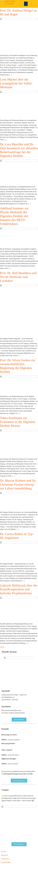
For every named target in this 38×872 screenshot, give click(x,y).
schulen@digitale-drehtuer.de (11, 746)
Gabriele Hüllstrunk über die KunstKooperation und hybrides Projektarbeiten (18, 589)
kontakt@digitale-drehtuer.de (11, 761)
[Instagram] (9, 867)
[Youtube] (3, 867)
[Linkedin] (14, 867)
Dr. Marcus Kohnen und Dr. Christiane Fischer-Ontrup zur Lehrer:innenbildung (18, 484)
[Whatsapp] (19, 867)
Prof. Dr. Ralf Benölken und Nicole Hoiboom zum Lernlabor (18, 277)
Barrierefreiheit (6, 862)
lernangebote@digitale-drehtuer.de (13, 737)
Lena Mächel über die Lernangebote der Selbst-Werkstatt (16, 83)
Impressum (4, 855)
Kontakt (3, 851)
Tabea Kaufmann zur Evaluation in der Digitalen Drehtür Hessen (17, 421)
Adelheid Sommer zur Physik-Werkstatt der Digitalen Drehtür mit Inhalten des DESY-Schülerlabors (14, 216)
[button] (26, 3)
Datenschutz (5, 859)
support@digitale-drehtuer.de (11, 752)
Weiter (3, 647)
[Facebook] (25, 867)
